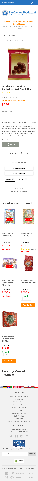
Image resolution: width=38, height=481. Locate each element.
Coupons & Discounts (19, 413)
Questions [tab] (21, 179)
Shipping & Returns (19, 402)
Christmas (12, 35)
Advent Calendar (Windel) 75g (26, 234)
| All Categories (29, 469)
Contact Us (19, 399)
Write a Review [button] (20, 168)
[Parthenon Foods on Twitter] (10, 437)
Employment (19, 419)
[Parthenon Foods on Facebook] (16, 437)
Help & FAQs (19, 410)
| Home (21, 469)
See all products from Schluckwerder (14, 100)
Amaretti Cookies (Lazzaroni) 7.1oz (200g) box (8, 338)
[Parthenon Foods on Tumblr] (27, 437)
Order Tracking (19, 416)
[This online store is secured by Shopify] (19, 463)
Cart (34, 2)
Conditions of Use (19, 405)
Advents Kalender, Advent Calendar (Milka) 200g (8, 282)
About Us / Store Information (19, 396)
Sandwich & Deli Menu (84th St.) (19, 421)
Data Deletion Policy (19, 407)
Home (3, 35)
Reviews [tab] (8, 179)
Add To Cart (28, 305)
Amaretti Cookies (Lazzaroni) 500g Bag (28, 281)
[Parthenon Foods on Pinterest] (21, 437)
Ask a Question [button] (20, 173)
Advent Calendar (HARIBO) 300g (7, 234)
